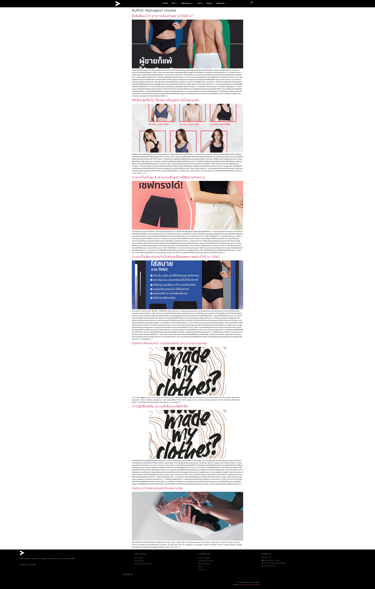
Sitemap (257, 584)
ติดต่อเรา (209, 3)
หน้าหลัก (165, 3)
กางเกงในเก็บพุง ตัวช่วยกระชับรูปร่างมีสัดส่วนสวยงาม (168, 177)
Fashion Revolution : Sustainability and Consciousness (169, 343)
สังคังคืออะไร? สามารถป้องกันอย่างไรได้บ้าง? (162, 16)
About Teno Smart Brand (143, 564)
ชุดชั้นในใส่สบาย (186, 3)
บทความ (200, 3)
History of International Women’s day (157, 488)
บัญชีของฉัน (220, 3)
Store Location (139, 561)
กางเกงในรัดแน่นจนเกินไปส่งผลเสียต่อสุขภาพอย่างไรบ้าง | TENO (176, 256)
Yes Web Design (247, 584)
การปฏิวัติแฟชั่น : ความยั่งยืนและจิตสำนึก (160, 406)
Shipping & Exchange (205, 561)
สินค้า (173, 3)
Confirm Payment (204, 558)
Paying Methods (203, 564)
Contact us (202, 569)
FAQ (199, 566)
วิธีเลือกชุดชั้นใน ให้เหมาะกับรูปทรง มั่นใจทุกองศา (165, 100)
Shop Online (138, 558)
